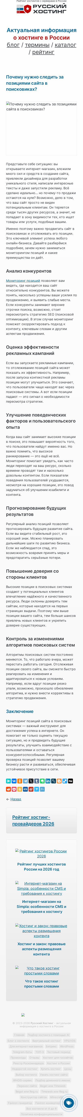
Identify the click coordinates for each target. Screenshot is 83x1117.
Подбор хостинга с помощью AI (48, 1035)
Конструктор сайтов (34, 1097)
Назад (15, 799)
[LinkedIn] (48, 781)
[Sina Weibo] (31, 789)
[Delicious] (64, 781)
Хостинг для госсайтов (58, 1057)
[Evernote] (42, 781)
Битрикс (51, 1046)
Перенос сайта (27, 1085)
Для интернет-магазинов (26, 1046)
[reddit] (8, 789)
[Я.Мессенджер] (8, 781)
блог (13, 44)
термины (37, 44)
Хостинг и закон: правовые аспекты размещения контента (42, 949)
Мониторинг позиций (23, 281)
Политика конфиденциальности (41, 1114)
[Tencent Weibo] (42, 789)
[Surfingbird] (36, 789)
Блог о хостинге (18, 1040)
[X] (31, 781)
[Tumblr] (36, 781)
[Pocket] (14, 789)
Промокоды (18, 1057)
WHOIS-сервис (22, 1080)
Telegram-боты (22, 1052)
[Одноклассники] (19, 781)
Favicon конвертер (47, 1103)
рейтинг (43, 52)
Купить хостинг (51, 1068)
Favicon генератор (20, 1103)
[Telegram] (25, 781)
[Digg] (70, 781)
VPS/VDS (69, 1040)
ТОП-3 (39, 1052)
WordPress (67, 1046)
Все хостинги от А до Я (41, 1108)
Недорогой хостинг (24, 1068)
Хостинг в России (58, 1063)
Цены (67, 1068)
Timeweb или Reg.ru (54, 1091)
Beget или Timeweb (52, 1085)
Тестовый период (58, 1052)
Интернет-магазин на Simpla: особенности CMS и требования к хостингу (41, 906)
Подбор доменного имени (52, 1080)
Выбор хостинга (26, 1074)
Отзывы (34, 1057)
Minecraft (56, 1097)
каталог (65, 44)
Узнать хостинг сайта (53, 1074)
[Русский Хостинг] (41, 12)
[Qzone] (19, 789)
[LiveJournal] (53, 781)
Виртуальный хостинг (46, 1040)
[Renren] (25, 789)
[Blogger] (59, 781)
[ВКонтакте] (14, 781)
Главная (19, 1035)
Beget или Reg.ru (27, 1091)
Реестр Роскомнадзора (28, 1063)
